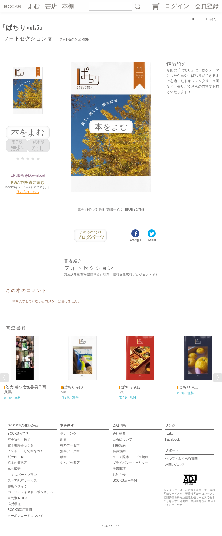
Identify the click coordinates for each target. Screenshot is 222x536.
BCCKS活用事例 (20, 510)
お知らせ (119, 475)
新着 (63, 439)
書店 (51, 6)
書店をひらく (17, 486)
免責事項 (119, 469)
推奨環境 (14, 504)
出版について (122, 439)
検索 (137, 6)
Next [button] (217, 377)
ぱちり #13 (73, 387)
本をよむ (27, 132)
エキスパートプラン (22, 475)
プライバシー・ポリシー (130, 463)
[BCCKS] (13, 6)
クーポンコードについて (25, 516)
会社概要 (119, 433)
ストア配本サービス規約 (130, 457)
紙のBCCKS (16, 457)
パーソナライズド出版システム (30, 492)
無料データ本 (70, 451)
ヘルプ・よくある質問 (181, 458)
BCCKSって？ (18, 433)
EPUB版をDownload (28, 175)
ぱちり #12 (131, 387)
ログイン (177, 6)
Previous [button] (4, 377)
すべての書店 (70, 463)
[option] (25, 368)
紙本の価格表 (17, 463)
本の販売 (14, 469)
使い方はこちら (28, 192)
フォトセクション (25, 38)
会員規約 (119, 451)
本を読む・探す (19, 439)
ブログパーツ (91, 235)
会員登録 (207, 6)
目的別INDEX (17, 498)
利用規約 (119, 445)
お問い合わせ (175, 464)
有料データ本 (70, 445)
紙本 (63, 457)
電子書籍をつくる (21, 445)
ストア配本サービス (22, 480)
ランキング (68, 433)
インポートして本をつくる (27, 451)
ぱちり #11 (188, 387)
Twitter (170, 433)
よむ (34, 6)
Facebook (172, 439)
